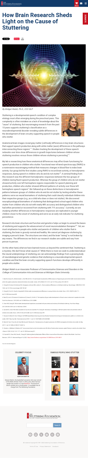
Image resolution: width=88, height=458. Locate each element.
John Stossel (23, 376)
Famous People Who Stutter (65, 352)
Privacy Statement (45, 446)
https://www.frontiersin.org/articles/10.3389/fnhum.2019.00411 (44, 337)
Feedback (55, 446)
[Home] (11, 3)
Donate (85, 19)
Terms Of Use (34, 446)
